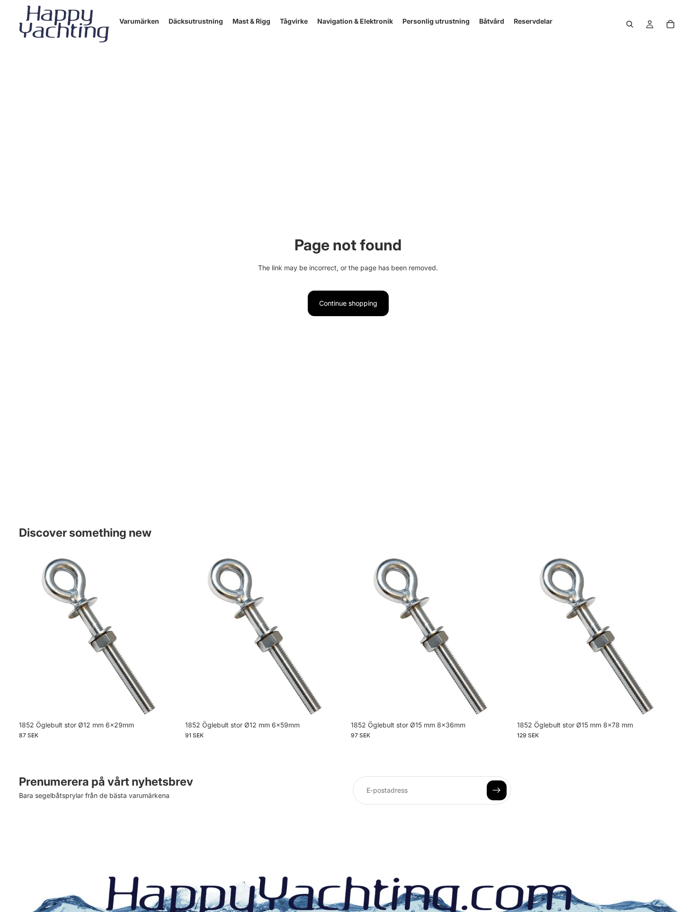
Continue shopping (348, 303)
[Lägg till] (164, 701)
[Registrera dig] (497, 790)
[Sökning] (629, 24)
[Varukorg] (670, 24)
